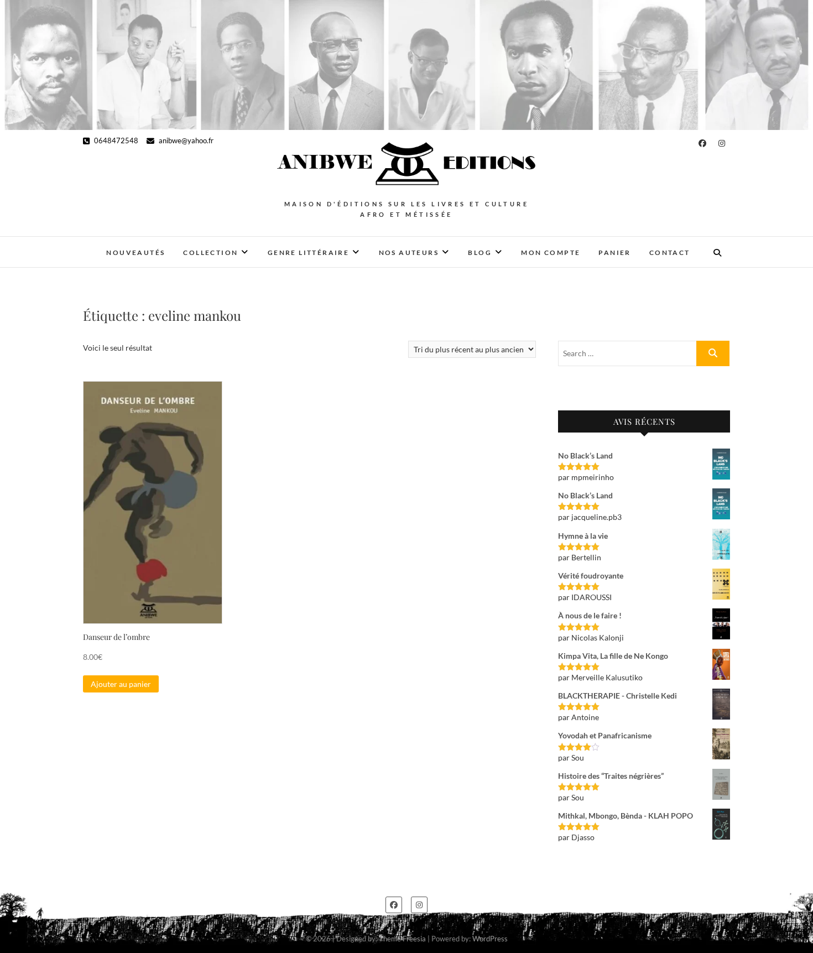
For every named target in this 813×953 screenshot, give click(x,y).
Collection (210, 252)
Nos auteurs (409, 252)
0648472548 (115, 140)
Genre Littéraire (308, 252)
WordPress (490, 938)
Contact (669, 252)
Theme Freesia (402, 938)
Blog (480, 252)
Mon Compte (550, 252)
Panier (614, 252)
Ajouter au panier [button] (121, 684)
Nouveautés (135, 252)
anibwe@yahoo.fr (185, 140)
